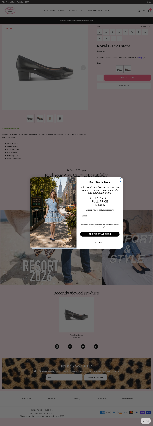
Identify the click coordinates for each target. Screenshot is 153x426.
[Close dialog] (120, 180)
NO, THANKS (100, 242)
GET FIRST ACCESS (100, 234)
